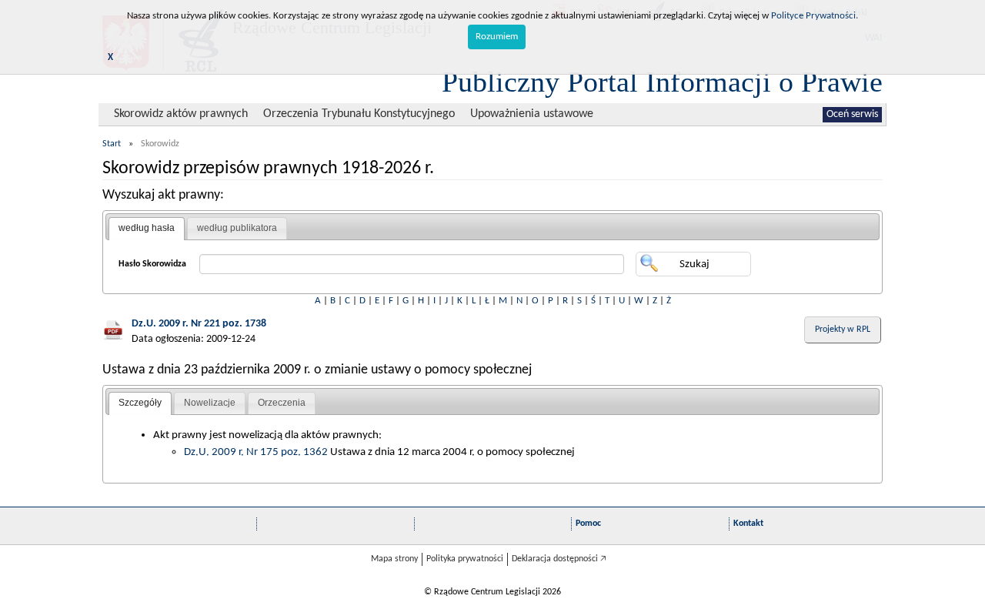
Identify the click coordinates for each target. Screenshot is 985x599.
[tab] (147, 228)
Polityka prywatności (464, 559)
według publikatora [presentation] (237, 228)
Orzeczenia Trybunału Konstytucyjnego (359, 114)
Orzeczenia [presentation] (282, 402)
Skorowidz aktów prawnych (181, 114)
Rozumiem (497, 37)
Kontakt (748, 523)
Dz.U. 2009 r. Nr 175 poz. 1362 (256, 452)
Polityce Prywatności (813, 16)
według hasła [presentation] (147, 228)
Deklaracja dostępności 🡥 (559, 559)
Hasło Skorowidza (152, 264)
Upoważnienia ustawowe (531, 114)
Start (111, 144)
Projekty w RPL (842, 329)
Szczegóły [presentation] (140, 402)
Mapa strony (394, 559)
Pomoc (588, 523)
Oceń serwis (852, 114)
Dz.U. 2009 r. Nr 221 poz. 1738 (199, 324)
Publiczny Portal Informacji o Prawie (662, 81)
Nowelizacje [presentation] (209, 402)
